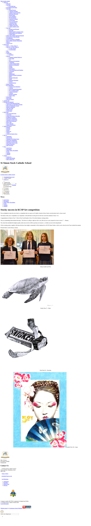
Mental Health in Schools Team (16, 31)
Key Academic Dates (14, 90)
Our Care (8, 28)
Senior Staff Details (10, 158)
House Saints (12, 15)
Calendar (8, 153)
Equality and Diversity (14, 29)
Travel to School (10, 99)
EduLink (5, 485)
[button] (4, 182)
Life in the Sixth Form (11, 113)
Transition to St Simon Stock (12, 139)
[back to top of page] (2, 512)
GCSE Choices (12, 48)
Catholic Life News (13, 25)
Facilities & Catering (10, 117)
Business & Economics (14, 61)
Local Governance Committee (13, 39)
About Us (5, 2)
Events (7, 151)
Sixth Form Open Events (11, 142)
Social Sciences (12, 82)
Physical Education (13, 77)
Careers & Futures (7, 126)
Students (8, 127)
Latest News (9, 148)
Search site (3, 514)
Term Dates (8, 98)
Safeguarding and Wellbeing (15, 33)
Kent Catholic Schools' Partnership (14, 40)
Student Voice (9, 109)
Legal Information (5, 503)
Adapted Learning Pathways (15, 57)
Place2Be (11, 30)
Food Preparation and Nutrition (16, 70)
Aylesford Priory (13, 22)
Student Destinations (10, 125)
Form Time (11, 58)
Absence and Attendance (14, 86)
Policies (8, 42)
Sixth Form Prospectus (11, 121)
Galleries (8, 154)
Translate (14, 185)
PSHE (10, 79)
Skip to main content (5, 1)
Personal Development (8, 102)
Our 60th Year (12, 6)
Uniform (11, 93)
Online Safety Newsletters (12, 150)
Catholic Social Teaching (14, 12)
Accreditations (9, 38)
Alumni (8, 132)
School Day (9, 97)
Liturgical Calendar (13, 19)
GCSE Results (12, 49)
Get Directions (5, 479)
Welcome (8, 3)
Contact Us (8, 157)
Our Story (8, 5)
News (4, 146)
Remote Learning (13, 94)
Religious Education (13, 80)
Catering (11, 88)
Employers (8, 131)
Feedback (11, 54)
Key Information (10, 85)
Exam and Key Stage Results (12, 37)
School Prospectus (10, 144)
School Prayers (12, 10)
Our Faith (8, 8)
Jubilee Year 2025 (13, 24)
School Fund (6, 484)
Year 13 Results (9, 123)
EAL (7, 51)
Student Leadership (10, 107)
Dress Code (9, 122)
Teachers (8, 128)
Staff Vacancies (9, 145)
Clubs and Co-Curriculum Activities (14, 104)
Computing (11, 62)
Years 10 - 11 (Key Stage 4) (12, 47)
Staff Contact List (10, 159)
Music (10, 76)
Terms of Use (9, 43)
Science (11, 81)
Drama (10, 66)
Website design (4, 508)
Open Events (9, 137)
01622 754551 (5, 473)
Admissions (9, 136)
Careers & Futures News (11, 134)
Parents (8, 130)
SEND (7, 52)
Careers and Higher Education (13, 116)
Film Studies (12, 68)
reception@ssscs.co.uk (9, 177)
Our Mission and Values (11, 7)
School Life (6, 44)
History (10, 72)
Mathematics (12, 74)
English (11, 67)
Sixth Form (5, 112)
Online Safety (12, 34)
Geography (11, 71)
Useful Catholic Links (14, 26)
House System (9, 84)
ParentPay (5, 482)
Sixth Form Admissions (11, 118)
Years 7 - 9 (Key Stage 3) (12, 45)
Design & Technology (14, 65)
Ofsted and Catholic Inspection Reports (15, 35)
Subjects (8, 56)
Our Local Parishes (13, 21)
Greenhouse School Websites (15, 508)
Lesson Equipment (13, 91)
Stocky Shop (12, 95)
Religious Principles (13, 14)
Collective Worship (13, 11)
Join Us (5, 135)
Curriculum (8, 53)
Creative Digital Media (14, 63)
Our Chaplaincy (12, 16)
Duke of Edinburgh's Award (12, 105)
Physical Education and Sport (12, 103)
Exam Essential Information (15, 89)
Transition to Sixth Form (11, 119)
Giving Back (12, 20)
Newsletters (9, 149)
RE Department (12, 17)
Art (10, 59)
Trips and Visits (9, 108)
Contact (5, 155)
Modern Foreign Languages (15, 75)
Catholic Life (6, 100)
